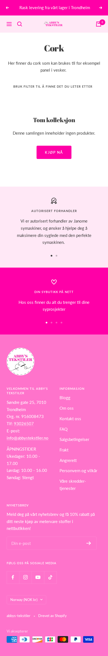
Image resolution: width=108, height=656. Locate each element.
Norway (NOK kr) (23, 599)
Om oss (67, 408)
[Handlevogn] (98, 24)
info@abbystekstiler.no (27, 437)
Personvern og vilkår (78, 470)
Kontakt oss (70, 418)
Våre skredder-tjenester (73, 485)
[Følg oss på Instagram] (25, 577)
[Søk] (19, 24)
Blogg (65, 397)
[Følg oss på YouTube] (38, 577)
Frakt (64, 449)
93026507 (24, 423)
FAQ (64, 429)
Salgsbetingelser (74, 439)
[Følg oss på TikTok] (50, 577)
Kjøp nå (54, 152)
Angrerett (68, 460)
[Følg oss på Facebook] (13, 577)
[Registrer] (88, 543)
